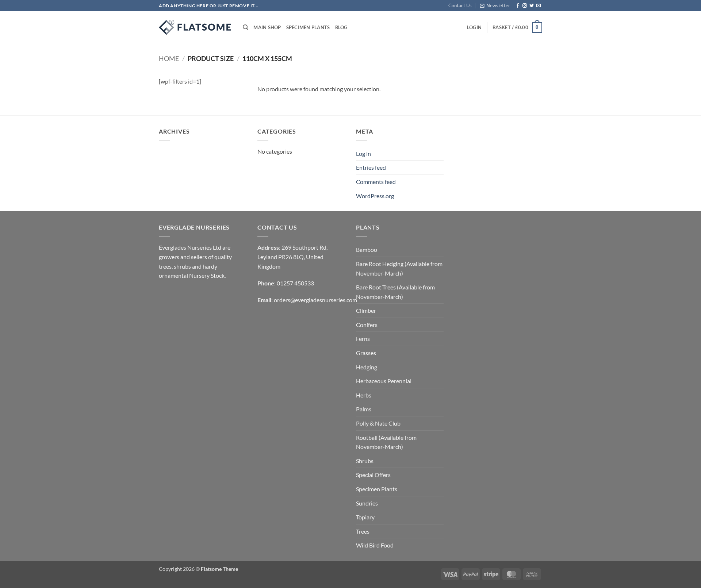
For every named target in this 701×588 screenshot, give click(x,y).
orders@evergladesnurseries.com (315, 299)
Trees (362, 531)
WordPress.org (375, 195)
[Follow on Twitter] (531, 5)
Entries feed (371, 167)
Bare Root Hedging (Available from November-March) (399, 268)
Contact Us (460, 5)
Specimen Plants (308, 27)
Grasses (366, 352)
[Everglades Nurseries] (195, 27)
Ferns (363, 338)
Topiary (365, 517)
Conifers (367, 324)
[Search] (245, 27)
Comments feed (376, 181)
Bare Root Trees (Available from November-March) (395, 292)
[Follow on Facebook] (518, 5)
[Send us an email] (538, 5)
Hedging (366, 367)
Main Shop (267, 27)
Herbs (363, 395)
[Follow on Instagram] (524, 5)
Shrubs (365, 460)
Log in (363, 153)
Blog (341, 27)
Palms (363, 409)
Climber (366, 310)
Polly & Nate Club (378, 423)
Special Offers (373, 474)
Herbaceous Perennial (383, 380)
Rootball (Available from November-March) (386, 442)
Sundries (367, 503)
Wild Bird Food (375, 545)
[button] (495, 5)
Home (169, 58)
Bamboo (366, 249)
